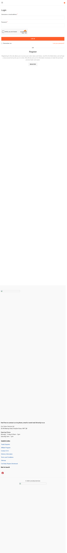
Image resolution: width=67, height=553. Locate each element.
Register (33, 64)
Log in (33, 38)
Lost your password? (58, 43)
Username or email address (9, 14)
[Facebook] (2, 473)
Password (4, 22)
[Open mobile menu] (2, 2)
